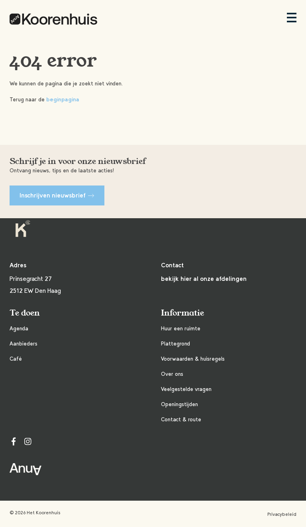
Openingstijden (179, 404)
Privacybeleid (281, 514)
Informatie (182, 313)
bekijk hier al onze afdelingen (204, 278)
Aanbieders (23, 343)
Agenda (19, 328)
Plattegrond (175, 343)
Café (16, 358)
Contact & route (181, 419)
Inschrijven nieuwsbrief (53, 195)
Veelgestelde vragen (186, 389)
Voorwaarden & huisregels (193, 358)
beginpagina (62, 99)
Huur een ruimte (180, 328)
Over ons (172, 374)
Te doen (25, 313)
